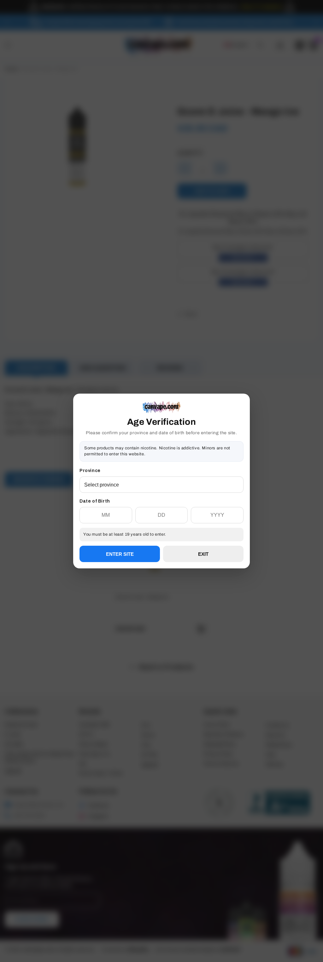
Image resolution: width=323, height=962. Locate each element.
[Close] (243, 426)
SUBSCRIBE (161, 503)
